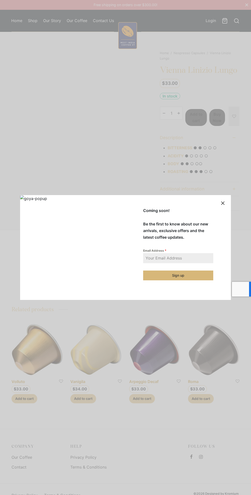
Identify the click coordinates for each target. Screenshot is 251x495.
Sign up (178, 275)
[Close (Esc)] (222, 203)
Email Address (154, 250)
